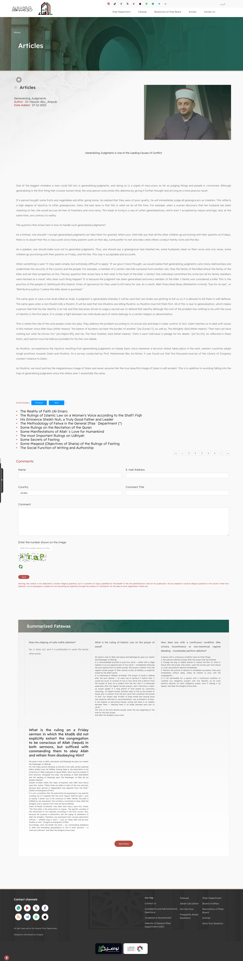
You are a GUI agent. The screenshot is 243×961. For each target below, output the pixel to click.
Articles (206, 917)
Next (56, 403)
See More (124, 843)
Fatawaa (184, 898)
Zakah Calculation (189, 903)
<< (176, 453)
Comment (24, 504)
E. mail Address (135, 469)
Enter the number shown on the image (42, 542)
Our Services (187, 909)
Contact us (150, 903)
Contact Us (209, 11)
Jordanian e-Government (158, 917)
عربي (223, 3)
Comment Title (135, 487)
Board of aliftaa (210, 903)
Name (22, 469)
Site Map (149, 897)
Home (17, 32)
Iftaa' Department (211, 898)
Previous (39, 403)
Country (23, 487)
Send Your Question (212, 923)
